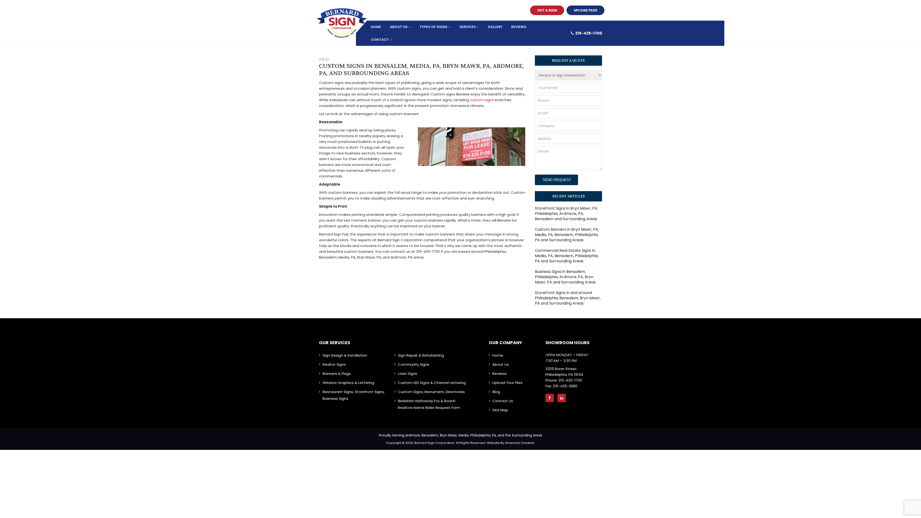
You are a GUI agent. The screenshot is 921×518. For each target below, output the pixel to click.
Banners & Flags (337, 373)
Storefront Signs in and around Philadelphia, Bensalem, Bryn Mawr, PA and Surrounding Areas (568, 298)
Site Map (500, 409)
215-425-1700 (588, 33)
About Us (500, 364)
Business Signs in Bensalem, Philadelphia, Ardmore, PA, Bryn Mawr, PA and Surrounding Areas (565, 277)
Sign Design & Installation (345, 355)
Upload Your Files (507, 382)
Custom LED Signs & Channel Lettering (432, 382)
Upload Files (585, 10)
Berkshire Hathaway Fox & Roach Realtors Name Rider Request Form (429, 404)
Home (497, 355)
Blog (496, 391)
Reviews (499, 373)
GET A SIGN (547, 10)
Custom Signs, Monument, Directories (431, 391)
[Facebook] (551, 398)
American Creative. (520, 443)
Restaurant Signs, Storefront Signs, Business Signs (353, 395)
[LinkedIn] (563, 398)
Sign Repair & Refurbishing (421, 355)
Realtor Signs (334, 364)
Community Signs (413, 364)
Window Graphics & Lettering (348, 382)
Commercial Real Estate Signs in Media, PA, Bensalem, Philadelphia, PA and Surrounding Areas (566, 256)
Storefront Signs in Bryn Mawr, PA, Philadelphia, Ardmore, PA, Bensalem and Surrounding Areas (566, 214)
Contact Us (502, 400)
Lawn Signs (407, 373)
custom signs (482, 99)
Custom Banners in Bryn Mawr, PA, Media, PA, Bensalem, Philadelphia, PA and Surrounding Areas (567, 235)
